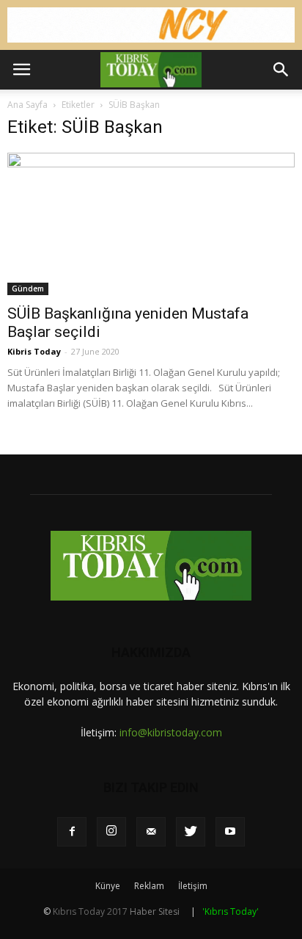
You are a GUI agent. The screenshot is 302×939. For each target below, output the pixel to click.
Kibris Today (34, 351)
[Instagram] (111, 831)
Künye (107, 886)
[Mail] (151, 831)
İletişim (192, 886)
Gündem (28, 288)
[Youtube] (230, 831)
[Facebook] (71, 831)
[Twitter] (190, 831)
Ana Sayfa (27, 104)
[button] (281, 70)
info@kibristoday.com (170, 732)
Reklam (149, 886)
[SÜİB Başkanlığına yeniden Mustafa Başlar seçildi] (151, 224)
